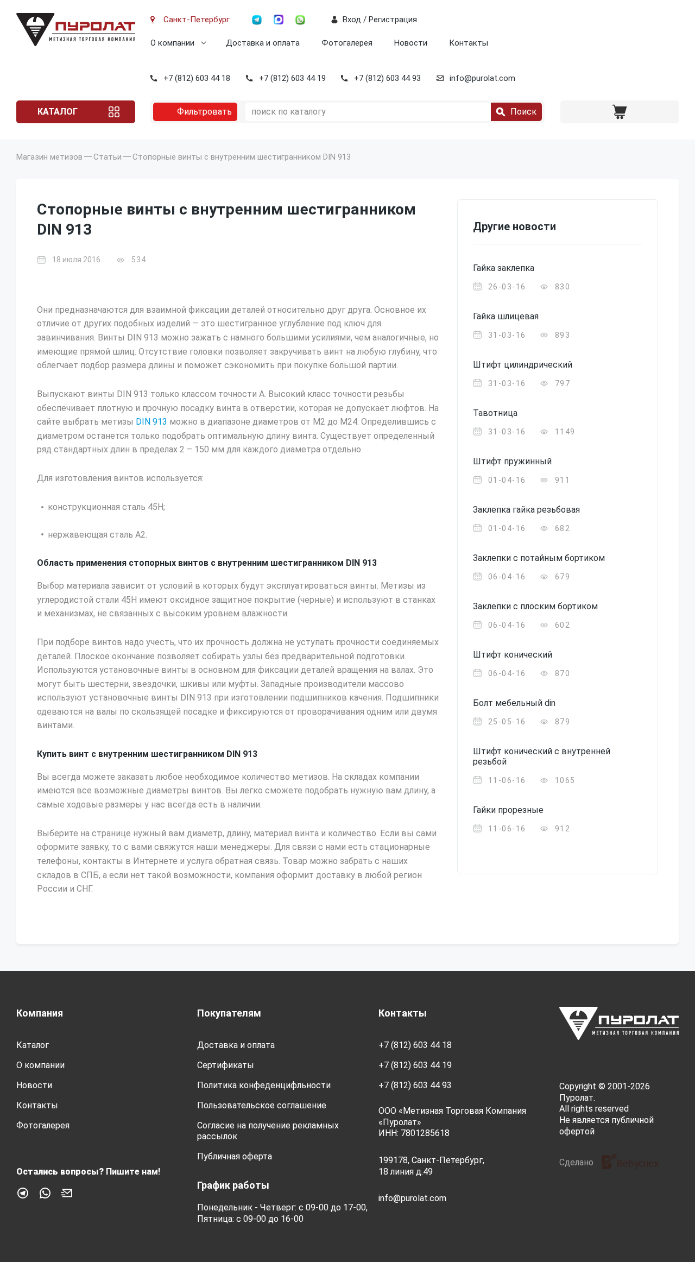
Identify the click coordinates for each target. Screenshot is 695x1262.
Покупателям (229, 1013)
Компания (39, 1013)
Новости (410, 43)
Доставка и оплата (263, 43)
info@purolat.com (482, 78)
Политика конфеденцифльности (264, 1085)
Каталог (57, 111)
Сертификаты (225, 1065)
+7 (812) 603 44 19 (292, 78)
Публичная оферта (234, 1156)
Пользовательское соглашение (261, 1105)
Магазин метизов (49, 157)
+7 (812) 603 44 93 (387, 78)
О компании (172, 43)
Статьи (107, 157)
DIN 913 (151, 422)
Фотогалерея (346, 43)
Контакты (468, 43)
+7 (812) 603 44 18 (196, 78)
